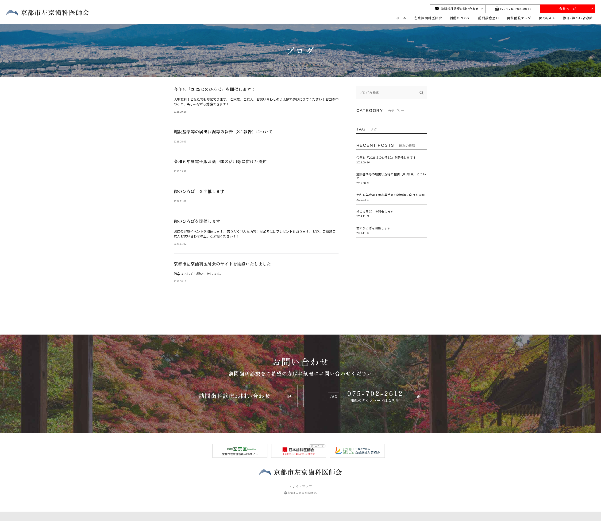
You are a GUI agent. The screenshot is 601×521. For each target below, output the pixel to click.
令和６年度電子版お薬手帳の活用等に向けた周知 (220, 161)
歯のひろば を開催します (199, 191)
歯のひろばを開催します (197, 221)
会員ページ (567, 8)
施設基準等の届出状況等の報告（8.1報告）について (223, 131)
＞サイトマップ (300, 486)
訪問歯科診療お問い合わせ (460, 8)
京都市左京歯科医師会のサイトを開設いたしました (222, 263)
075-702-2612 (516, 8)
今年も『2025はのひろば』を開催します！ (214, 89)
